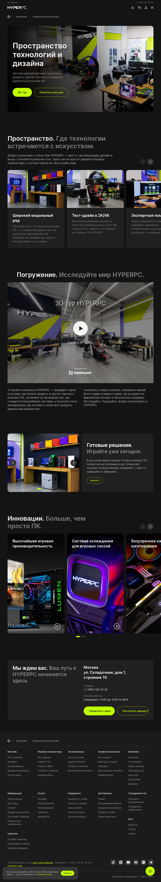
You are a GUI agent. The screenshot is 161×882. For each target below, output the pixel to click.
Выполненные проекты (80, 770)
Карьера (133, 783)
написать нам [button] (15, 865)
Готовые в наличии (48, 770)
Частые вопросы (77, 816)
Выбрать (95, 480)
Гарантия (12, 833)
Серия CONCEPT (77, 761)
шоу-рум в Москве (43, 862)
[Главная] (9, 16)
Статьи (132, 829)
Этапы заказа (15, 799)
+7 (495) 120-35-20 (144, 2)
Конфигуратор (45, 775)
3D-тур (22, 92)
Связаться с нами (77, 799)
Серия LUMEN (45, 766)
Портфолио (134, 779)
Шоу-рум (133, 775)
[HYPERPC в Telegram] (150, 862)
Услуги (41, 793)
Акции (131, 833)
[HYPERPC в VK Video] (143, 862)
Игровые (12, 761)
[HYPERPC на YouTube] (128, 862)
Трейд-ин (43, 812)
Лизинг (101, 799)
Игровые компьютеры (50, 751)
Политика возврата (18, 848)
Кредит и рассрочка (18, 812)
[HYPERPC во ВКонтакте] (135, 862)
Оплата (11, 807)
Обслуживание (46, 803)
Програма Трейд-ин (18, 816)
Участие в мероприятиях (136, 800)
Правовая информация (124, 876)
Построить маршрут (135, 710)
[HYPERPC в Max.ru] (120, 862)
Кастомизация (45, 807)
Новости (132, 824)
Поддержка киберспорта (135, 808)
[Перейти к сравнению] (132, 7)
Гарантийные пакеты (19, 843)
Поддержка (74, 793)
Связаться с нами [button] (100, 710)
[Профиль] (146, 7)
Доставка (13, 803)
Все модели (44, 757)
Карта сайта (147, 876)
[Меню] (152, 7)
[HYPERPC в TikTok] (113, 862)
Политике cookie (44, 874)
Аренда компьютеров (109, 807)
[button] (13, 2)
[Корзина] (139, 7)
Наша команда (136, 766)
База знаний (74, 807)
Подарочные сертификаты (15, 822)
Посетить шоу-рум (51, 92)
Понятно (68, 873)
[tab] (39, 488)
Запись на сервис (77, 803)
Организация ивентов (109, 803)
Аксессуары (14, 775)
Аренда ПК (43, 816)
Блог (130, 819)
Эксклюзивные (16, 766)
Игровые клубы (106, 812)
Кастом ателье (76, 757)
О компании (134, 761)
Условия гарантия (17, 839)
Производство (136, 770)
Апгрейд (42, 799)
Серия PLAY (44, 761)
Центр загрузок (76, 812)
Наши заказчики (107, 816)
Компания (21, 16)
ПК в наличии (15, 757)
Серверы (103, 766)
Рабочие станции (107, 761)
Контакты (133, 757)
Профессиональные (18, 770)
